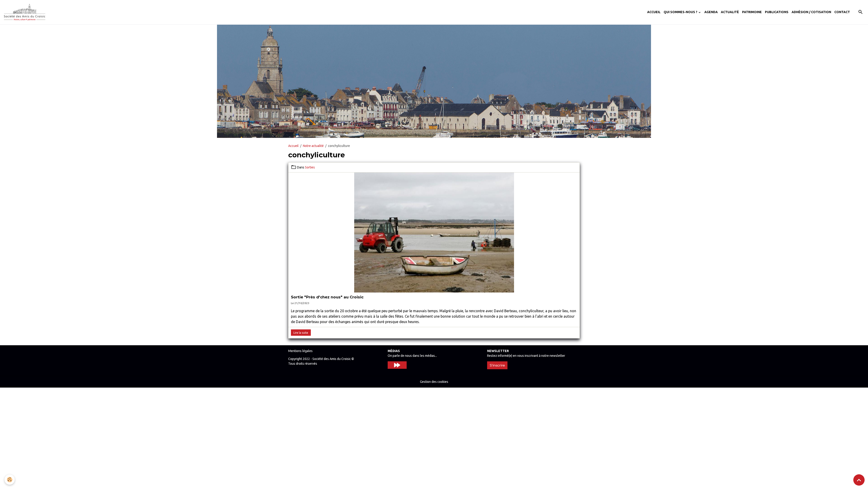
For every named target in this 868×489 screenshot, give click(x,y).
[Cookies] (10, 480)
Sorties (310, 167)
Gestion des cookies (434, 382)
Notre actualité (313, 146)
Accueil (293, 146)
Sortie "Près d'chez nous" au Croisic (327, 297)
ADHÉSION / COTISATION (811, 12)
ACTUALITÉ (730, 12)
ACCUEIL (653, 12)
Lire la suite (300, 332)
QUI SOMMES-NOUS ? (681, 12)
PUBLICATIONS (776, 12)
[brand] (25, 12)
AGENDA (711, 12)
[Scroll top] (859, 480)
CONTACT (842, 12)
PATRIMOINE (752, 12)
